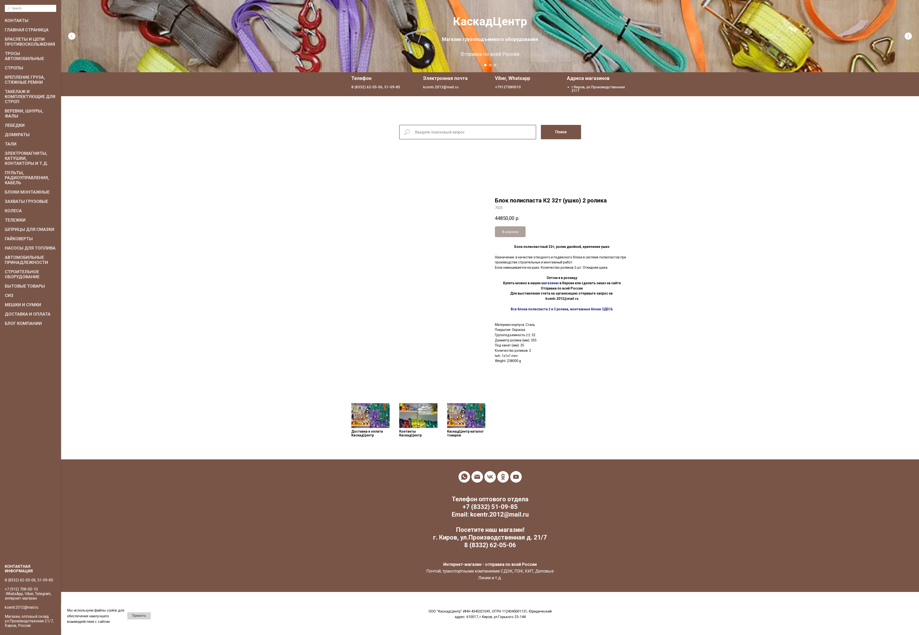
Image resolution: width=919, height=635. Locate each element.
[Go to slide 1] (485, 65)
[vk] (490, 477)
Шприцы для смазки (29, 229)
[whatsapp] (464, 477)
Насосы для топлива (30, 248)
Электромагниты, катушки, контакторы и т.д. (26, 158)
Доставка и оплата (27, 314)
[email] (477, 477)
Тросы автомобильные (24, 56)
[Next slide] (908, 36)
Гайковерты (19, 238)
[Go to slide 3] (495, 65)
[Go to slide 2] (490, 65)
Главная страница (27, 29)
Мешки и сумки (23, 304)
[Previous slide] (71, 36)
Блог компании (23, 323)
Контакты (16, 20)
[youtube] (516, 477)
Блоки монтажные (27, 192)
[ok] (503, 477)
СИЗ (9, 295)
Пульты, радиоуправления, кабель (27, 177)
